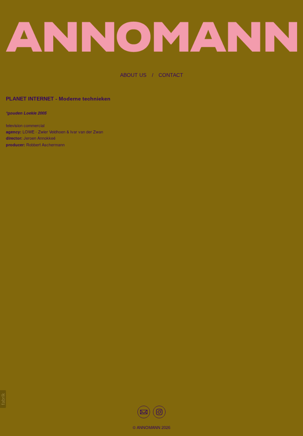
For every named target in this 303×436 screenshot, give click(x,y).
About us (133, 75)
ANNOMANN (148, 427)
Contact (171, 75)
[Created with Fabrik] (3, 399)
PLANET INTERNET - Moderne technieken (58, 99)
